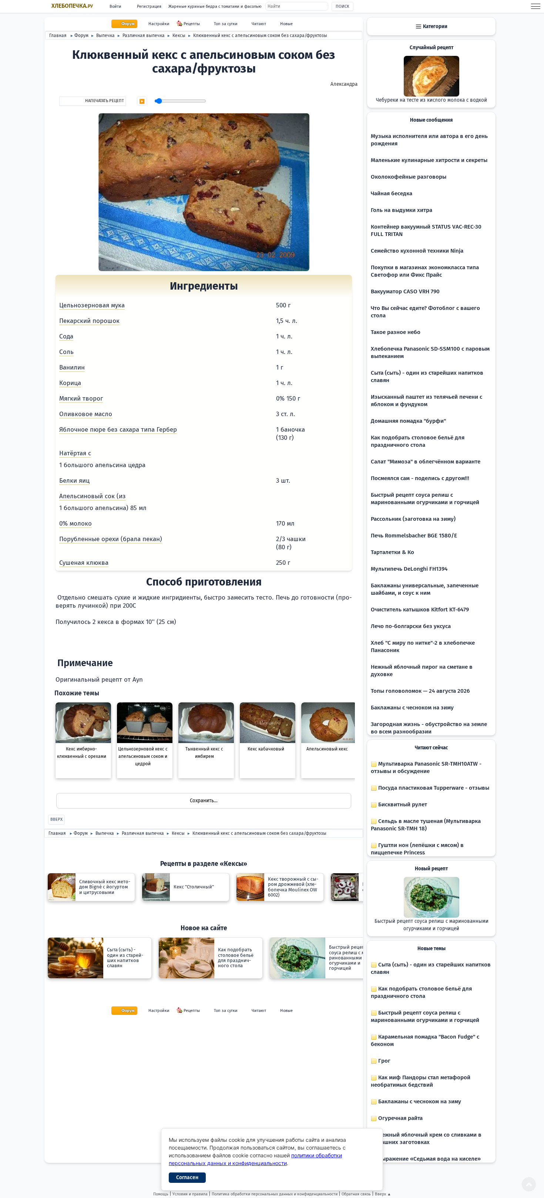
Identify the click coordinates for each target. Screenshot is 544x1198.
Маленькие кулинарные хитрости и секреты (429, 160)
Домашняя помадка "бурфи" (408, 421)
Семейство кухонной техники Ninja (417, 250)
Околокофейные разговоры (408, 176)
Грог (383, 1060)
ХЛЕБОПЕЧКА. (72, 6)
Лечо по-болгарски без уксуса (411, 626)
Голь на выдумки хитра (401, 210)
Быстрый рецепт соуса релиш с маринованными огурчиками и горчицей (431, 925)
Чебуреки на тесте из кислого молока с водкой (431, 100)
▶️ (142, 101)
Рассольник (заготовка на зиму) (413, 519)
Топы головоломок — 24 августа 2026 (420, 691)
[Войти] (148, 680)
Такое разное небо (395, 332)
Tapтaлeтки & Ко (392, 552)
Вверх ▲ (383, 1194)
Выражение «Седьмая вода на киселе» (429, 1158)
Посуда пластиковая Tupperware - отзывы (433, 787)
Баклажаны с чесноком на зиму (412, 707)
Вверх (56, 819)
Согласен (187, 1177)
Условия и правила (190, 1194)
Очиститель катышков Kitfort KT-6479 (420, 609)
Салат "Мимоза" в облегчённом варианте (425, 461)
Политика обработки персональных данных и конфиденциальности (275, 1194)
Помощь (160, 1194)
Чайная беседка (391, 193)
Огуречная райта (400, 1118)
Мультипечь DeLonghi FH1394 (409, 569)
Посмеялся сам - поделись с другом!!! (420, 478)
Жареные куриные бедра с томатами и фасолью (215, 6)
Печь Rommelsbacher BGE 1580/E (414, 535)
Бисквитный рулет (402, 804)
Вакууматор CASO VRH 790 (405, 291)
